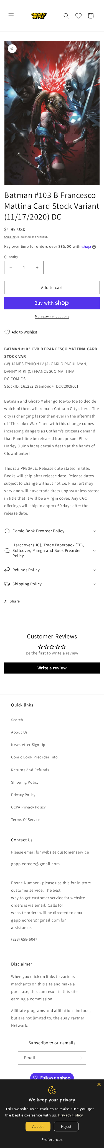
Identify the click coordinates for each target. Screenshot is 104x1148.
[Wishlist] (78, 16)
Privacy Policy (23, 794)
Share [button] (15, 601)
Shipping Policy (25, 782)
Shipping (10, 237)
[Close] (99, 1084)
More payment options (52, 316)
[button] (11, 16)
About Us (19, 732)
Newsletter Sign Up (28, 744)
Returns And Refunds (30, 769)
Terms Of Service (25, 819)
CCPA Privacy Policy (28, 807)
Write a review (52, 668)
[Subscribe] (79, 1058)
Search (17, 719)
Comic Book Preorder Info (34, 757)
